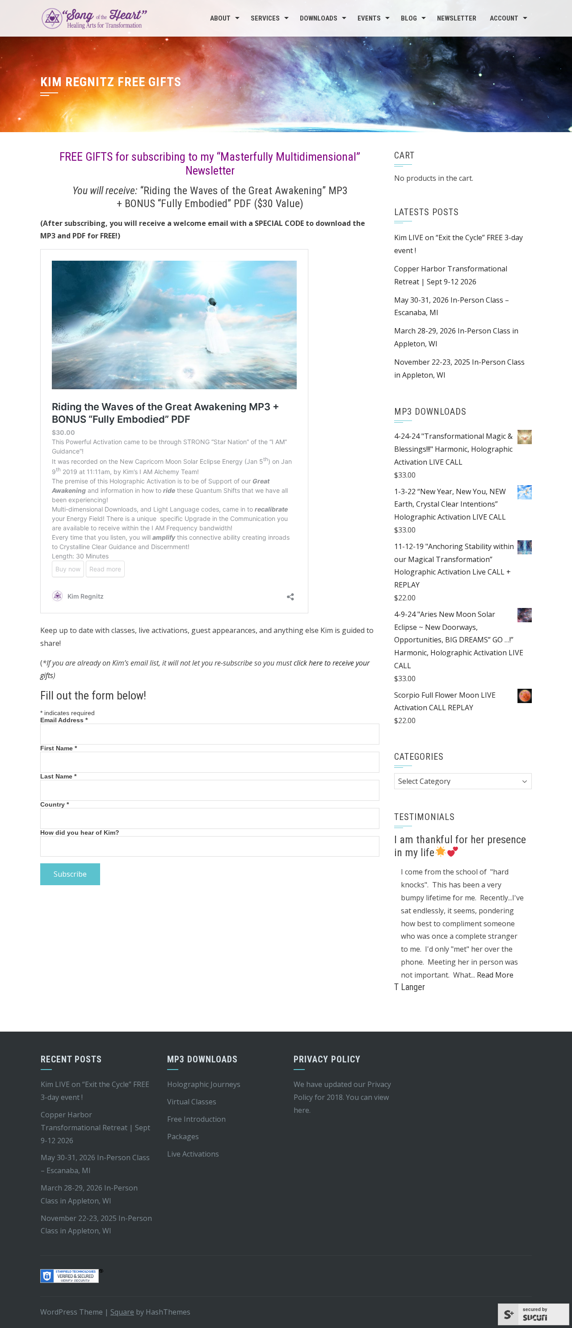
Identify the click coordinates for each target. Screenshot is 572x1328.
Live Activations (193, 1154)
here (301, 1110)
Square (122, 1312)
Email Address (64, 720)
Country (54, 804)
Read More (495, 975)
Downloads (318, 18)
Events (369, 18)
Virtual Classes (191, 1102)
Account (504, 18)
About (220, 18)
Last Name (58, 776)
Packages (183, 1136)
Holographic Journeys (203, 1084)
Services (265, 18)
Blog (409, 18)
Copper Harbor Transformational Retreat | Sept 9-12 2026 (95, 1127)
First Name (58, 748)
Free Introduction (196, 1119)
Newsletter (456, 18)
